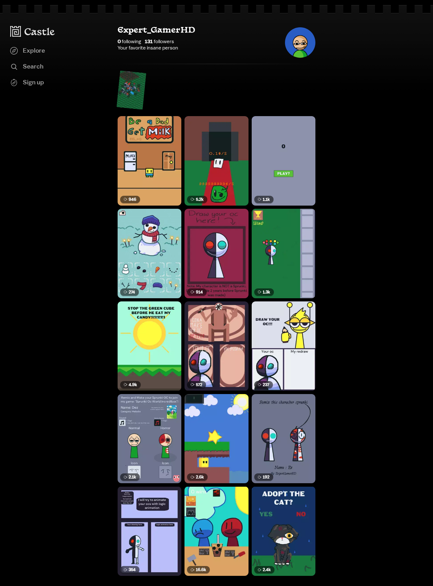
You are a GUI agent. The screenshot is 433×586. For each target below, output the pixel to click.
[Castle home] (32, 31)
